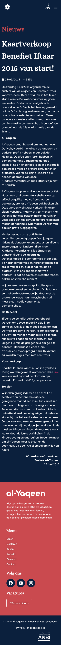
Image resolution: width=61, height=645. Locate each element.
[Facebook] (10, 583)
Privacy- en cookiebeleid (30, 627)
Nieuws (13, 29)
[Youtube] (21, 583)
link (56, 372)
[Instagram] (31, 583)
